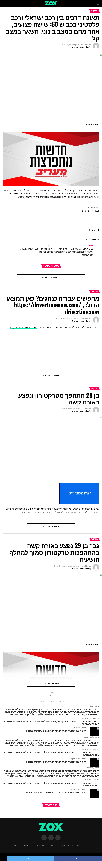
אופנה (78, 845)
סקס (26, 845)
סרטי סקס (17, 845)
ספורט (70, 845)
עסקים (62, 845)
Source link (94, 230)
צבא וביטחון (42, 845)
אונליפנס (53, 845)
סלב (32, 845)
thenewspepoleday (80, 47)
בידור (86, 845)
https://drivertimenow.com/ (23, 327)
